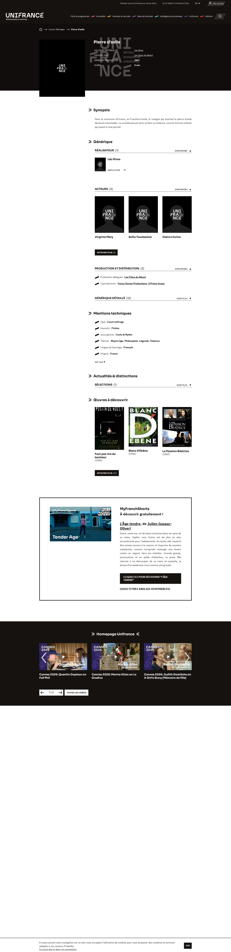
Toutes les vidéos (76, 692)
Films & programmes (80, 16)
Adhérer (209, 16)
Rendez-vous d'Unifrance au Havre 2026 (138, 3)
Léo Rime (138, 50)
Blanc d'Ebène (138, 450)
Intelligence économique (171, 16)
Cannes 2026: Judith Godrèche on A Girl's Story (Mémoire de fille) (115, 676)
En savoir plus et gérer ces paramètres (58, 949)
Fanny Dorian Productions (132, 283)
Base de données (145, 16)
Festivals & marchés (121, 16)
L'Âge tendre (130, 523)
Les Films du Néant (143, 55)
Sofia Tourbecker (140, 237)
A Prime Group (156, 283)
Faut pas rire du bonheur (105, 455)
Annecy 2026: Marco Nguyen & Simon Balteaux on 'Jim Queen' (165, 676)
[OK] (188, 945)
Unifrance (193, 16)
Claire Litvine (171, 237)
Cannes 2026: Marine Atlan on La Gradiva (61, 676)
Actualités (100, 16)
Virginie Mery (104, 237)
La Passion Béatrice (175, 451)
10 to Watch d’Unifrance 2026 (175, 3)
